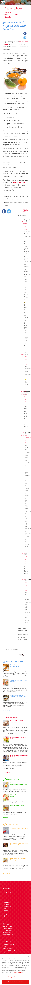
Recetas (6, 924)
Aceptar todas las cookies (15, 981)
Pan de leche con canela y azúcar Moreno (17, 665)
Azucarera (6, 888)
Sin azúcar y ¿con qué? (9, 950)
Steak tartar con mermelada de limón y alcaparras (18, 859)
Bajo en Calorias (18, 13)
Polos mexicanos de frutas (17, 805)
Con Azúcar (7, 942)
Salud (4, 946)
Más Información (19, 972)
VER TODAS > (6, 710)
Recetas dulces (7, 13)
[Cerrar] (29, 956)
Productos (6, 902)
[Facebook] (25, 34)
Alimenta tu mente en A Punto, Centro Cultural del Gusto (19, 756)
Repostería (6, 915)
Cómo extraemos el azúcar (10, 895)
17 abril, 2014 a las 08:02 (25, 226)
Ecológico (5, 910)
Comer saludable (8, 948)
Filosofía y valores (8, 893)
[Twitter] (25, 38)
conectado (25, 636)
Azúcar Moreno (7, 906)
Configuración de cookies (15, 977)
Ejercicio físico (7, 952)
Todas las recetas (7, 9)
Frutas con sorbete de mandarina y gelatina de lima (18, 783)
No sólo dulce (7, 18)
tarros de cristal (20, 182)
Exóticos (5, 917)
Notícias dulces (18, 9)
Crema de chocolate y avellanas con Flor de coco (18, 696)
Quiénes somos (7, 891)
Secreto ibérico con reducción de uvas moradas (19, 844)
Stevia (4, 908)
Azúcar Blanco (7, 904)
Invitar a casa (6, 912)
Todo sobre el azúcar (9, 944)
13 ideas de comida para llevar (19, 828)
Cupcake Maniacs (8, 934)
